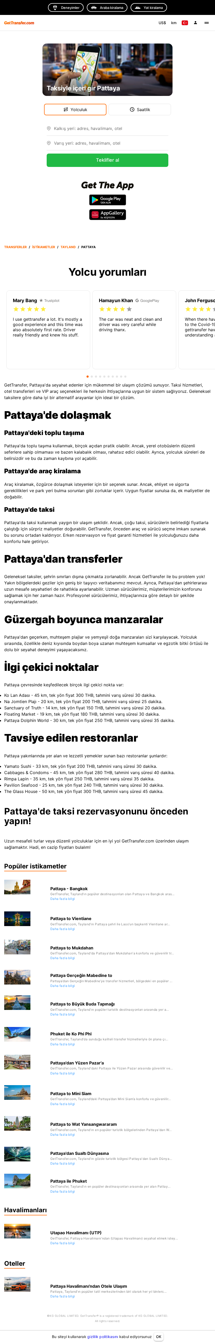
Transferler (15, 247)
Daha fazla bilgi (62, 899)
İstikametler (43, 247)
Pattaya (88, 247)
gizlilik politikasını (102, 1336)
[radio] (16, 309)
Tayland (68, 247)
